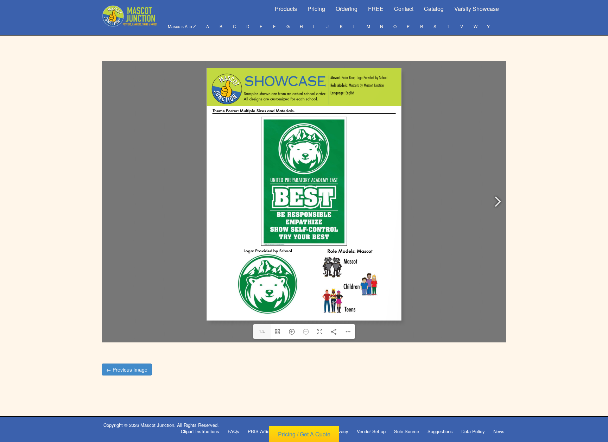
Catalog (434, 9)
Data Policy (473, 431)
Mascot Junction (157, 425)
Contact (403, 9)
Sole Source (406, 431)
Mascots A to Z (182, 26)
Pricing (316, 9)
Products (286, 9)
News (499, 431)
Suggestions (440, 431)
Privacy (340, 431)
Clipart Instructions (200, 431)
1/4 (262, 331)
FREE (376, 9)
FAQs (233, 431)
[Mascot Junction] (130, 16)
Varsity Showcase (476, 9)
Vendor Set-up (371, 431)
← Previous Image (126, 369)
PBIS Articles (262, 431)
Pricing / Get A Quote (304, 434)
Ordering (346, 9)
